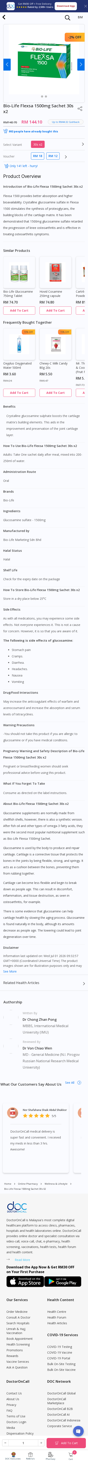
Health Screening (18, 1344)
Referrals (30, 1458)
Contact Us (14, 1393)
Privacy (11, 1405)
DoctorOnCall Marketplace (56, 1401)
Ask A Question (17, 1367)
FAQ (9, 1410)
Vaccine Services (17, 1362)
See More (10, 971)
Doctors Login (16, 1422)
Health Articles (57, 1323)
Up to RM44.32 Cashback (65, 121)
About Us (12, 1399)
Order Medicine (17, 1312)
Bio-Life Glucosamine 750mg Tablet (18, 293)
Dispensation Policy (20, 1433)
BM (80, 17)
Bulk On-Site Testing (61, 1364)
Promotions (14, 1350)
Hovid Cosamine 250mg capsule (51, 293)
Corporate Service (59, 1426)
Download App (66, 5)
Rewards (12, 1356)
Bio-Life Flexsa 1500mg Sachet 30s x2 (25, 1188)
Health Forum (56, 1317)
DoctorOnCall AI (58, 1414)
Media (10, 1428)
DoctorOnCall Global (61, 1393)
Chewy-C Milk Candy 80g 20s (53, 365)
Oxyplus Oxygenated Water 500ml (17, 365)
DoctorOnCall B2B (60, 1409)
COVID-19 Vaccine (59, 1352)
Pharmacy (50, 1459)
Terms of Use (15, 1416)
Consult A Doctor (18, 1317)
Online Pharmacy (28, 1183)
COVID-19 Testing (59, 1347)
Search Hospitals (17, 1323)
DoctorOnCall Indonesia (63, 1420)
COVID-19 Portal (58, 1358)
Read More (22, 1260)
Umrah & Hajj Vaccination (15, 1331)
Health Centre (56, 1312)
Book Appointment (19, 1339)
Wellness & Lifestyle (56, 1183)
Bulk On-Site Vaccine (61, 1370)
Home (7, 1183)
